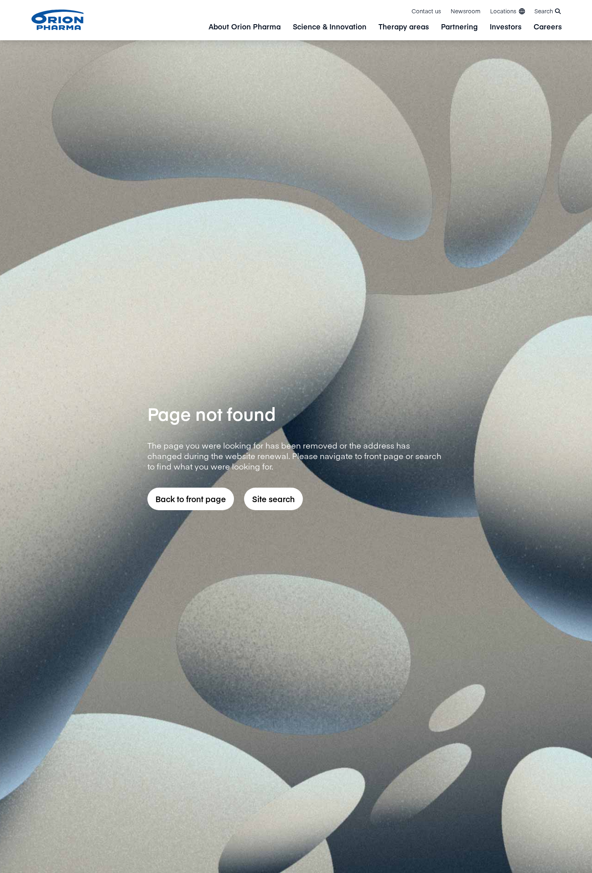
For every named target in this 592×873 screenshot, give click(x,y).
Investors (506, 27)
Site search (273, 498)
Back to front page (190, 498)
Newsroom (465, 11)
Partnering (459, 27)
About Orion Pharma (245, 27)
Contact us (426, 11)
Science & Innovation (329, 27)
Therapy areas (404, 27)
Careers (548, 27)
